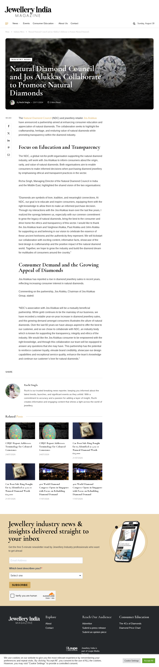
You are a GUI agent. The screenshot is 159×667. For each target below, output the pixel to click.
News (15, 23)
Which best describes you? (25, 568)
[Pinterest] (8, 148)
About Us (63, 23)
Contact (74, 23)
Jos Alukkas (90, 118)
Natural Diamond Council (38, 118)
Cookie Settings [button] (132, 661)
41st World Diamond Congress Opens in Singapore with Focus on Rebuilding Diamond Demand (54, 489)
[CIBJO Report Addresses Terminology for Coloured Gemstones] (20, 430)
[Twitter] (8, 133)
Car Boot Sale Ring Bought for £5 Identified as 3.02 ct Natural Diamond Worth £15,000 (86, 448)
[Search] (134, 23)
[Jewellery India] (28, 11)
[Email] (8, 155)
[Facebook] (8, 126)
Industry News (21, 59)
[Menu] (6, 23)
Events (26, 23)
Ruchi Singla (24, 102)
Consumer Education (43, 23)
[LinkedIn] (8, 140)
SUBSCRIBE (20, 585)
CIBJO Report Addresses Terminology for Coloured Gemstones (18, 447)
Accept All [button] (148, 661)
